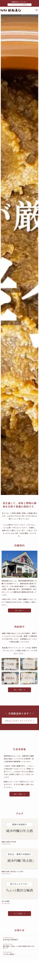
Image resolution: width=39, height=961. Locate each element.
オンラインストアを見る (19, 5)
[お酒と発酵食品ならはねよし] (10, 10)
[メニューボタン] (36, 10)
